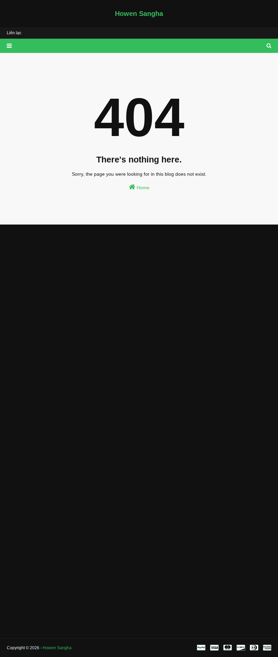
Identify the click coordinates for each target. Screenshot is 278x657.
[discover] (240, 648)
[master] (227, 648)
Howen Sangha (139, 13)
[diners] (254, 648)
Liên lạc (14, 33)
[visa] (214, 648)
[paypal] (201, 648)
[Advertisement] (139, 280)
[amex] (266, 648)
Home (142, 187)
